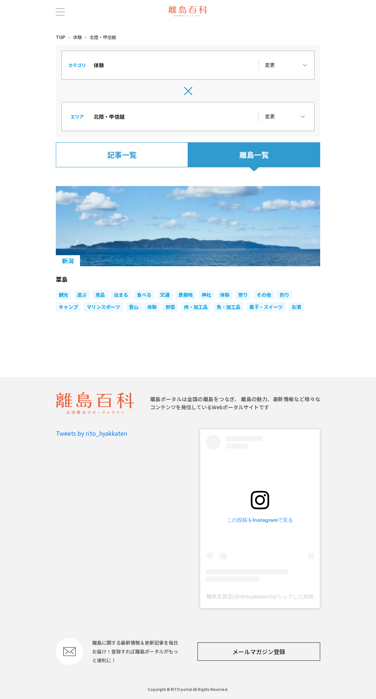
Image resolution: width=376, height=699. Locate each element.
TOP (60, 37)
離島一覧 (254, 154)
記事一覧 (122, 154)
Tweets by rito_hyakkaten (91, 433)
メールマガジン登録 (258, 651)
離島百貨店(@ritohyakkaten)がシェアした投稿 (260, 596)
